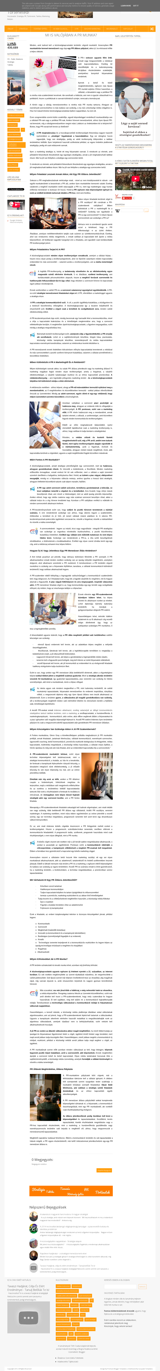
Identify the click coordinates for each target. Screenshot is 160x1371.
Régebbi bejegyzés (104, 1170)
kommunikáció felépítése (65, 1329)
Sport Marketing (14, 134)
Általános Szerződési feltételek (70, 1358)
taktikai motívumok (15, 155)
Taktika (10, 65)
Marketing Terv (14, 130)
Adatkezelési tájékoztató (68, 1361)
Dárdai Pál (84, 1310)
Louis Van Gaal (86, 1305)
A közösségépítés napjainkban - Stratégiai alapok (61, 1241)
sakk (71, 1334)
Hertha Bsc (61, 1315)
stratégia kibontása (63, 1300)
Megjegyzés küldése (39, 1164)
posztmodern (61, 1334)
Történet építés (40, 29)
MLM (82, 1315)
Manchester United (63, 1310)
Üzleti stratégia (14, 170)
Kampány (74, 1305)
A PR (76, 29)
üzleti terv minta (83, 1338)
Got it (136, 6)
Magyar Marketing (92, 29)
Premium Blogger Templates (117, 1369)
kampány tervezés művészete (67, 1291)
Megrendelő (111, 29)
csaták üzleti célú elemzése (66, 1296)
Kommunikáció (73, 1315)
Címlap (10, 29)
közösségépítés (77, 1319)
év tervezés (61, 1338)
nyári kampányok (14, 151)
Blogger (82, 1352)
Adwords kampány (16, 222)
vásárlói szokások (82, 1334)
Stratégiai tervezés (15, 139)
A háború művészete (16, 115)
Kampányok (13, 125)
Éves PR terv (13, 165)
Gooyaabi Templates (145, 1369)
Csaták (76, 1310)
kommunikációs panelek (86, 1329)
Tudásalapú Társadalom (13, 145)
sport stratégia (90, 1319)
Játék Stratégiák (14, 120)
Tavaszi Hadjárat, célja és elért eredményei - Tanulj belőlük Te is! (67, 1265)
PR (23, 130)
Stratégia (23, 29)
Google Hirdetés (16, 220)
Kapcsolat (128, 29)
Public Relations (62, 1305)
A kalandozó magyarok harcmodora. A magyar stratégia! (64, 1214)
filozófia (75, 1324)
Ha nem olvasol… (61, 29)
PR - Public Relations (15, 59)
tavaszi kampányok (15, 160)
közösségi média (62, 1319)
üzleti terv (71, 1338)
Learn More (126, 6)
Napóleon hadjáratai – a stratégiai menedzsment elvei (63, 1253)
